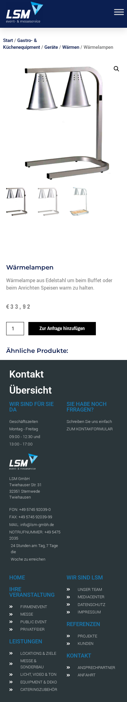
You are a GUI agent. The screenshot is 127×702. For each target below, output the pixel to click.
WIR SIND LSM (85, 577)
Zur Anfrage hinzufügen (62, 328)
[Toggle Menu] (119, 12)
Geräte (51, 47)
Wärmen (70, 47)
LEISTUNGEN (25, 641)
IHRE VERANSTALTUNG (32, 592)
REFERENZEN (83, 624)
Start (8, 40)
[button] (116, 68)
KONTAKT (79, 655)
